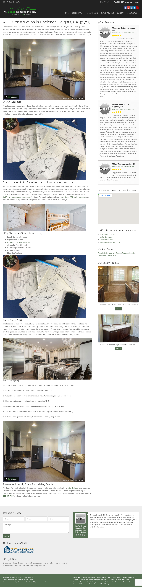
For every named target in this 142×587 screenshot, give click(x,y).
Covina (114, 577)
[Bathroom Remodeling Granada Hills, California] (118, 328)
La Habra (111, 580)
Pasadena (101, 582)
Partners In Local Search (25, 580)
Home (66, 13)
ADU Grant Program (107, 234)
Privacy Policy (32, 582)
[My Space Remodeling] (19, 11)
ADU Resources (106, 237)
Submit (6, 536)
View (118, 309)
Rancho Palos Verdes (121, 582)
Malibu (87, 582)
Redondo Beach (128, 253)
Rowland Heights (78, 584)
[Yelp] (137, 7)
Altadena (84, 577)
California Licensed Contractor (18, 242)
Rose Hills (102, 253)
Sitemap (106, 584)
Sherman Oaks (98, 584)
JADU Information (107, 239)
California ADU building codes (73, 197)
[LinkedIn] (134, 7)
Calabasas (91, 577)
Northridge (93, 582)
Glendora (75, 580)
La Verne (118, 580)
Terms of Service (44, 582)
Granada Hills (84, 580)
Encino (125, 577)
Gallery (120, 13)
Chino (108, 577)
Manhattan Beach (78, 582)
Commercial (92, 13)
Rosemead (102, 256)
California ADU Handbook (110, 242)
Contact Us (132, 13)
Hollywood (104, 580)
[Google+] (128, 7)
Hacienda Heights (94, 580)
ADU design (72, 488)
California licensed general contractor (17, 197)
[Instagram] (131, 7)
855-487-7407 (8, 496)
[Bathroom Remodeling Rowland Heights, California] (118, 283)
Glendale (131, 577)
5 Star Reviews (107, 13)
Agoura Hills (76, 577)
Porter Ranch (109, 582)
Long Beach (125, 580)
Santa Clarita (88, 584)
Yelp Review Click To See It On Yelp (123, 33)
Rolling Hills (111, 256)
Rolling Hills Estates (113, 253)
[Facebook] (125, 7)
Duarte (119, 577)
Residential (77, 13)
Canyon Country (101, 577)
